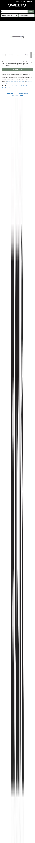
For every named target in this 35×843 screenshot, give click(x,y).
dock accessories (11, 81)
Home (17, 1)
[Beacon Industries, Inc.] (17, 519)
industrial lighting (21, 81)
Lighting (10, 88)
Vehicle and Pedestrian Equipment (18, 86)
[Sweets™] (17, 5)
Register (29, 1)
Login (23, 1)
